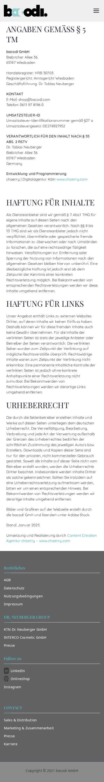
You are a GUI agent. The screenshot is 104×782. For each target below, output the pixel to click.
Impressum (13, 604)
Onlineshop (20, 678)
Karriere (10, 744)
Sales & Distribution (20, 720)
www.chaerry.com (72, 179)
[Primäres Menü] (96, 10)
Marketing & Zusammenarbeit (29, 728)
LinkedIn (18, 670)
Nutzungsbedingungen (23, 596)
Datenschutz (14, 588)
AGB (7, 580)
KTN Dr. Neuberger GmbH (25, 629)
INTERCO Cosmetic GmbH (25, 637)
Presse (9, 645)
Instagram (12, 687)
